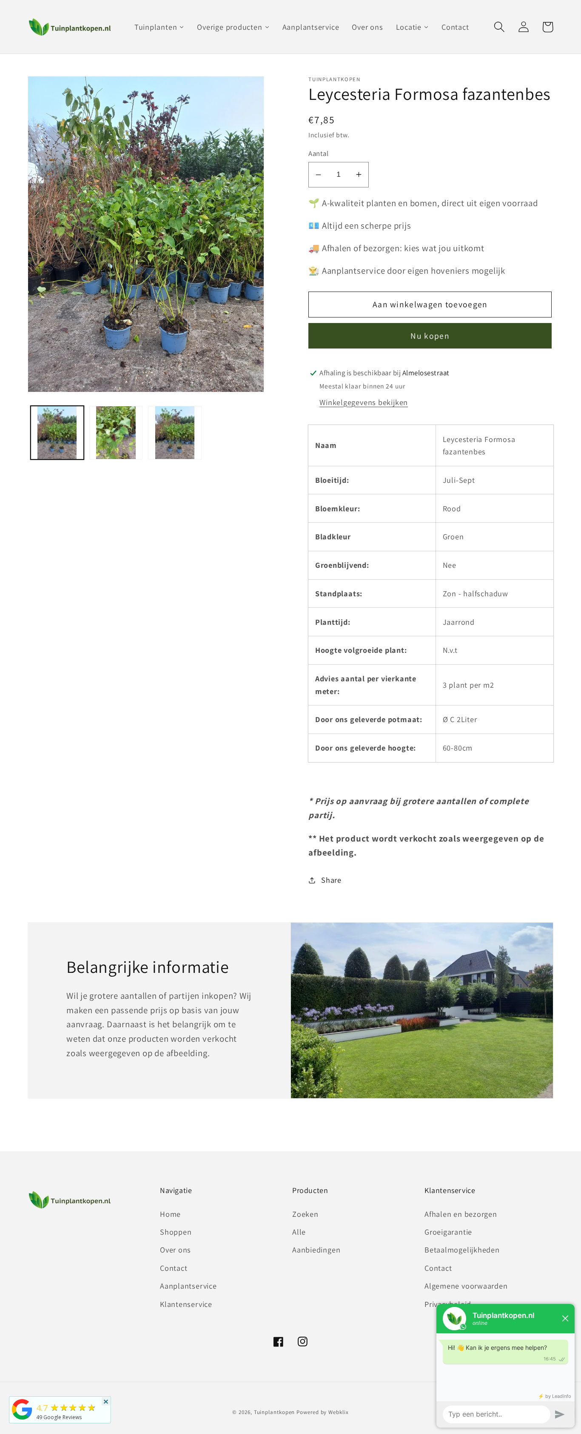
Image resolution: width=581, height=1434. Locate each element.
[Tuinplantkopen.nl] (22, 1419)
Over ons (175, 1249)
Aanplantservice (188, 1286)
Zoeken (305, 1214)
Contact (173, 1268)
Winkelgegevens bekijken (363, 402)
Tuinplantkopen (274, 1412)
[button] (499, 27)
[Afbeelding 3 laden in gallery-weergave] (174, 432)
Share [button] (331, 880)
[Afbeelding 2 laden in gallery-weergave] (115, 432)
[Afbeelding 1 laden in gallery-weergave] (57, 432)
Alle (299, 1232)
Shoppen (175, 1232)
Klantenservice (186, 1304)
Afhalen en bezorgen (460, 1214)
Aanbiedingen (316, 1249)
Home (170, 1214)
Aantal (318, 153)
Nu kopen (429, 335)
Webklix (338, 1412)
